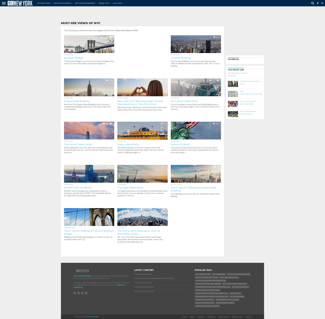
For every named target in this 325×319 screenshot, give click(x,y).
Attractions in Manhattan (239, 274)
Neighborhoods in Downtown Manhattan (213, 287)
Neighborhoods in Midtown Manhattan (212, 296)
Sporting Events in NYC (205, 303)
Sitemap (248, 317)
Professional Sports (225, 303)
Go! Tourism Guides (82, 276)
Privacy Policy (223, 317)
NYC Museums (235, 293)
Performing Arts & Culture (227, 300)
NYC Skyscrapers (237, 296)
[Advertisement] (162, 14)
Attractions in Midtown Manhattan (211, 280)
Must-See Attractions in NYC (234, 284)
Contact (201, 317)
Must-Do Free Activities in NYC (208, 290)
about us (121, 285)
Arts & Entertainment (85, 3)
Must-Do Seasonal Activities (207, 306)
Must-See (117, 3)
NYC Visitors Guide (203, 274)
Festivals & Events (62, 3)
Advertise (211, 317)
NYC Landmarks (219, 274)
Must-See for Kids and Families (208, 284)
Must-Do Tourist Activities (207, 277)
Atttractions (43, 3)
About (192, 317)
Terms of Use (237, 317)
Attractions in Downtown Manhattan (212, 293)
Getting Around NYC (240, 287)
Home (185, 317)
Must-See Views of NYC (229, 277)
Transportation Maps (205, 300)
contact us (78, 287)
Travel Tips (104, 3)
